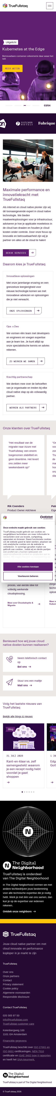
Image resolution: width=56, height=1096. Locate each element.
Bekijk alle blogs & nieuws (18, 716)
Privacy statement (13, 984)
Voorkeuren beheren (28, 576)
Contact (7, 980)
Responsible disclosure (16, 996)
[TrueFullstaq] (15, 5)
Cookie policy (10, 988)
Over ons (8, 972)
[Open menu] (49, 5)
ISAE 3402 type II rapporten (35, 1055)
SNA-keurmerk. (26, 1059)
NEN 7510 (38, 1051)
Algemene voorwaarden (16, 992)
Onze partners (11, 976)
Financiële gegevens (15, 1040)
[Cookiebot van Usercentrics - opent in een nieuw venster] (40, 517)
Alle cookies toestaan (28, 566)
